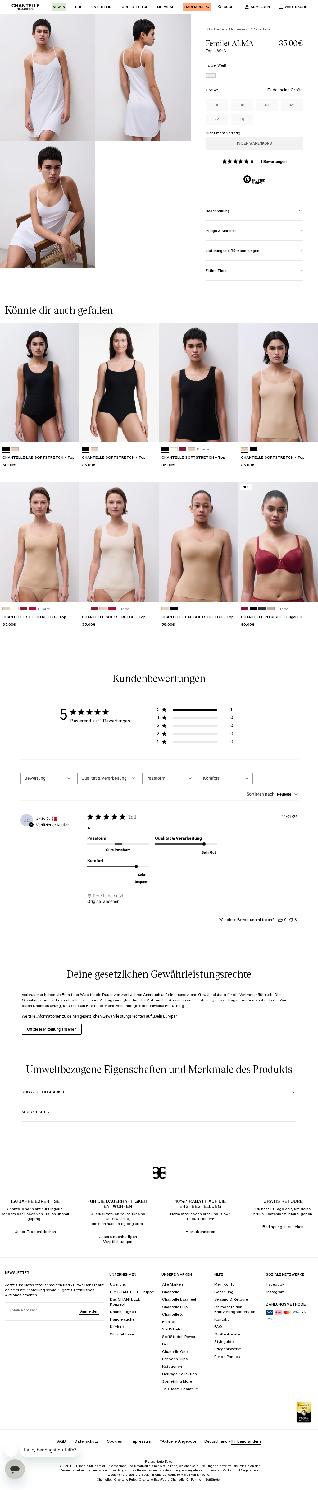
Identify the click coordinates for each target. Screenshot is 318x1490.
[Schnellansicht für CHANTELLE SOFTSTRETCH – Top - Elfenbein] (148, 591)
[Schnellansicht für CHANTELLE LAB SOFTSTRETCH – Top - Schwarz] (69, 431)
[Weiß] (211, 76)
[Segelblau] (262, 609)
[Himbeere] (182, 449)
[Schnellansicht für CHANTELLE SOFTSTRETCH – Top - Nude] (307, 431)
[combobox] (47, 778)
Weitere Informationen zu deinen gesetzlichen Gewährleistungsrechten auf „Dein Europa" (99, 1016)
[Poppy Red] (32, 609)
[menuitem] (59, 7)
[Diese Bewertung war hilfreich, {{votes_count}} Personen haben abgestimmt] (280, 919)
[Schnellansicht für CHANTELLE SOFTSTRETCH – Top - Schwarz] (148, 431)
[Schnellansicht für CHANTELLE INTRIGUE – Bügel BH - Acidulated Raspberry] (307, 591)
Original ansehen (103, 901)
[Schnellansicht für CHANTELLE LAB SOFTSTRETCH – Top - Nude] (228, 591)
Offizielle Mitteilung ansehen (51, 1029)
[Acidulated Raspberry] (244, 609)
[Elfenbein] (174, 449)
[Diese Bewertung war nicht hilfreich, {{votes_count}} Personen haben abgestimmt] (291, 919)
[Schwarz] (6, 449)
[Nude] (15, 449)
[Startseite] (25, 7)
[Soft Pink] (271, 609)
